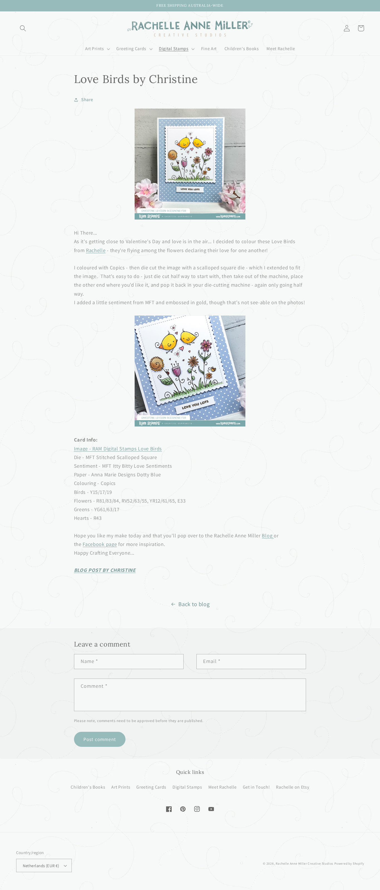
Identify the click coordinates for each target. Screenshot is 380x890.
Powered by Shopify (349, 863)
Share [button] (87, 100)
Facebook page (100, 544)
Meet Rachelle (222, 787)
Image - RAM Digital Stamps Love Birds (118, 448)
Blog (267, 535)
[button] (23, 28)
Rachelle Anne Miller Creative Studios (304, 863)
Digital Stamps (187, 787)
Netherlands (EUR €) (41, 865)
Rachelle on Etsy (292, 787)
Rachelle (96, 250)
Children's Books (88, 787)
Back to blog (193, 604)
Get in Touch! (256, 787)
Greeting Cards (151, 787)
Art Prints (120, 787)
